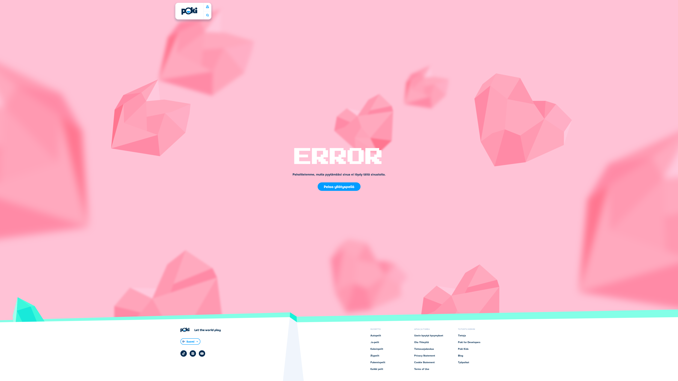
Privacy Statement (424, 356)
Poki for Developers (469, 342)
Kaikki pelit (376, 369)
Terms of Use (421, 369)
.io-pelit (374, 342)
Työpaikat (463, 362)
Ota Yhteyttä (421, 342)
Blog (460, 356)
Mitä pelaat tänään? (207, 15)
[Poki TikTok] (183, 353)
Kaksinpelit (376, 349)
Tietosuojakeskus (424, 349)
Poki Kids (463, 349)
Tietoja (462, 335)
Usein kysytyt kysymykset (428, 335)
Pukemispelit (377, 362)
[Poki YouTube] (202, 353)
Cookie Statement (424, 362)
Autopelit (375, 335)
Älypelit (374, 356)
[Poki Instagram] (193, 353)
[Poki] (189, 11)
